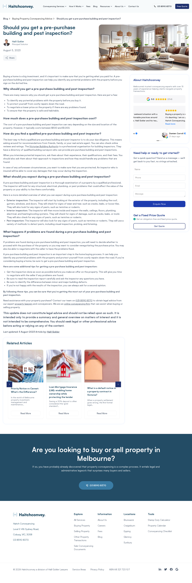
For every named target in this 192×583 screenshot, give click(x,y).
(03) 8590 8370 (83, 300)
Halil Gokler (18, 41)
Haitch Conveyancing (23, 523)
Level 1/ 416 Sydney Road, (26, 529)
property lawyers (23, 303)
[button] (118, 384)
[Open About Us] (125, 7)
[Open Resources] (111, 7)
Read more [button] (142, 124)
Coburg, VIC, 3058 (22, 534)
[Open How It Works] (82, 7)
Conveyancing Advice (41, 18)
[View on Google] (136, 135)
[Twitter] (165, 569)
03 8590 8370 (21, 539)
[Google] (176, 569)
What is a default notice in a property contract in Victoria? (63, 391)
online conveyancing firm (77, 303)
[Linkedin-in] (160, 569)
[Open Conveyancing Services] (65, 7)
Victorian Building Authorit (43, 146)
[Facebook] (171, 569)
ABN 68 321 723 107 (119, 569)
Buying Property (20, 18)
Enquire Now (159, 204)
